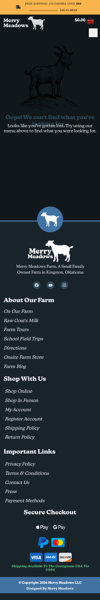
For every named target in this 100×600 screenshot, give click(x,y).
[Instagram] (64, 285)
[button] (93, 32)
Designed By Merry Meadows (50, 588)
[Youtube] (50, 285)
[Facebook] (37, 285)
